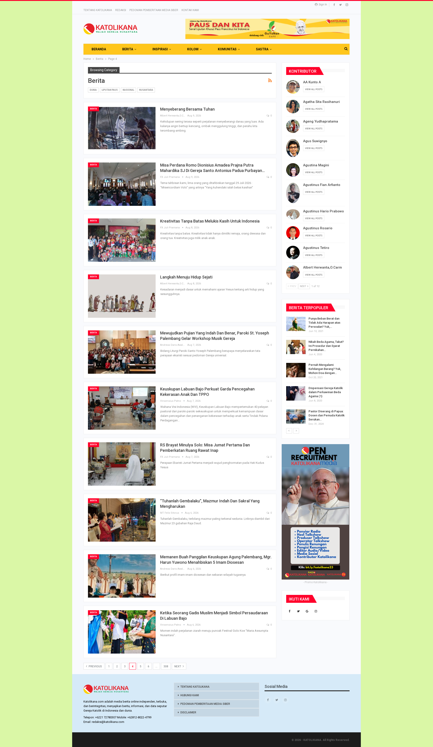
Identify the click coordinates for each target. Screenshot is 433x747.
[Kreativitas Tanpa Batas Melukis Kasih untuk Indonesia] (122, 240)
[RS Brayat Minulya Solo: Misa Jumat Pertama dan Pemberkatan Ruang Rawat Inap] (122, 464)
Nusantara (146, 90)
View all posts (313, 89)
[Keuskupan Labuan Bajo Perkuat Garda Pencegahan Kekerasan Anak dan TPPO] (122, 408)
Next (178, 666)
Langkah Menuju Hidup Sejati (186, 277)
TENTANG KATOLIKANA (97, 10)
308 (166, 666)
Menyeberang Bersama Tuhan (187, 109)
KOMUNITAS (227, 49)
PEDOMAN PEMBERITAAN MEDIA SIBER (153, 10)
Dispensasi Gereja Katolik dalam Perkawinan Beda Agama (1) (326, 392)
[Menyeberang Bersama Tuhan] (122, 128)
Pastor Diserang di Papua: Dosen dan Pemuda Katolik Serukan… (327, 415)
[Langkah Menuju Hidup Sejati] (122, 296)
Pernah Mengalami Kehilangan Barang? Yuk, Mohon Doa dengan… (325, 369)
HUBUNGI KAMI (189, 695)
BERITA (127, 49)
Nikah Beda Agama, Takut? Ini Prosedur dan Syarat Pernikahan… (326, 346)
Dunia (93, 90)
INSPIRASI (160, 49)
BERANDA (99, 49)
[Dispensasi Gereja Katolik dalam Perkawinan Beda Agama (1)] (296, 393)
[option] (315, 372)
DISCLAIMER (188, 712)
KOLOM (192, 49)
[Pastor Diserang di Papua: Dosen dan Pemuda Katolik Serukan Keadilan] (296, 416)
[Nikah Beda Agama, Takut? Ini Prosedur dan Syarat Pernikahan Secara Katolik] (296, 347)
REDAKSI (120, 10)
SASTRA (262, 49)
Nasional (128, 90)
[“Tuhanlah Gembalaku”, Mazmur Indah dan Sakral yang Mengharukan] (122, 520)
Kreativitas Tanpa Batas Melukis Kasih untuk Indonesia (210, 221)
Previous (95, 666)
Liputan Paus (110, 90)
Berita (93, 109)
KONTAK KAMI (190, 10)
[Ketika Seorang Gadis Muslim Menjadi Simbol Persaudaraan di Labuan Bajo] (122, 632)
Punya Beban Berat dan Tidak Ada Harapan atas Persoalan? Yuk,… (324, 322)
